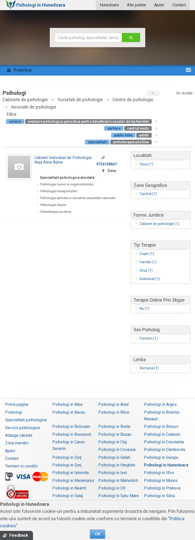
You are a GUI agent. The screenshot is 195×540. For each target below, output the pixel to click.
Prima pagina (16, 404)
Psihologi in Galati (114, 457)
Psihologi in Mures (160, 480)
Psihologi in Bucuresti (71, 434)
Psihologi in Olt (111, 488)
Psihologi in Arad (113, 404)
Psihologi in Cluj (112, 442)
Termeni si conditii (21, 466)
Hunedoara (109, 5)
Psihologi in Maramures (73, 480)
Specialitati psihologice (26, 419)
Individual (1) (150, 279)
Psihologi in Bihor (113, 412)
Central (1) (148, 194)
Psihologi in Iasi (112, 472)
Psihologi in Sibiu (159, 495)
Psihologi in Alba (67, 404)
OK (97, 534)
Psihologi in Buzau (114, 434)
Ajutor (159, 5)
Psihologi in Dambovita (164, 449)
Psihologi (13, 412)
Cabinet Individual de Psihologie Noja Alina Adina (63, 160)
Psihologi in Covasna (117, 449)
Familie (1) (148, 262)
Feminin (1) (149, 338)
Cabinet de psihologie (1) (159, 224)
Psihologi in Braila (114, 426)
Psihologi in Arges (160, 404)
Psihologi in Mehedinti (118, 480)
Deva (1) (146, 164)
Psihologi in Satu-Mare (118, 495)
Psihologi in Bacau (68, 412)
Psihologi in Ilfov (159, 472)
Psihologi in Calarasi (162, 434)
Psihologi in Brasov (161, 426)
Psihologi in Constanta (164, 442)
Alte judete (136, 5)
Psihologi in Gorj (66, 465)
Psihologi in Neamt (69, 488)
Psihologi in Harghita (116, 465)
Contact (179, 5)
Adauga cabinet (18, 435)
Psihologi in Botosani (71, 426)
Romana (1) (149, 368)
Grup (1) (146, 270)
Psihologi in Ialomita (70, 472)
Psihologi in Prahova (162, 488)
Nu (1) (144, 308)
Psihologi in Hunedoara (166, 465)
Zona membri (16, 443)
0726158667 (106, 164)
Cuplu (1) (147, 254)
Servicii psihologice (22, 427)
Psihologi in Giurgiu (161, 457)
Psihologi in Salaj (67, 495)
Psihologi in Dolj (66, 457)
